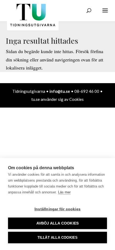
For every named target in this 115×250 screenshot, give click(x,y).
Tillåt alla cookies (57, 238)
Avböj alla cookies (57, 223)
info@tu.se (59, 91)
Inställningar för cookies (57, 209)
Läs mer (64, 192)
